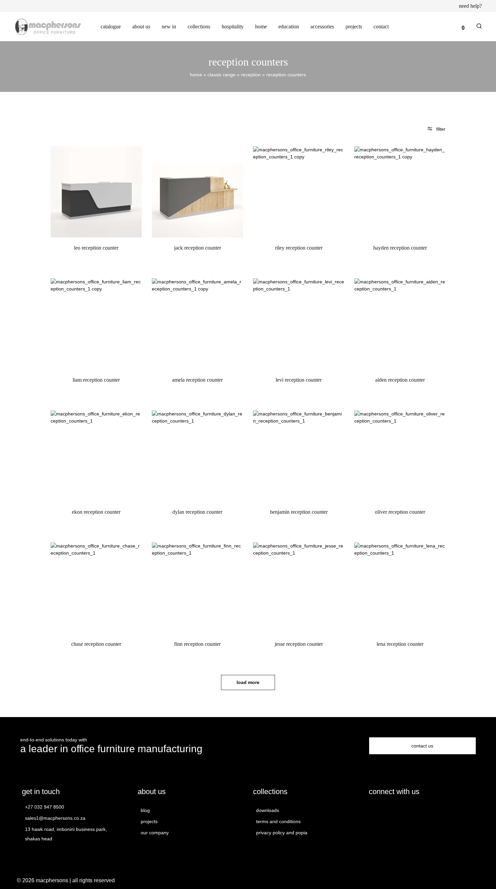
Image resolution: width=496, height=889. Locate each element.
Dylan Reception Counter (197, 512)
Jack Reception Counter (197, 248)
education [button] (288, 26)
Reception (251, 74)
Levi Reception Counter (299, 380)
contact (381, 26)
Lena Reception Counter (400, 644)
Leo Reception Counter (96, 248)
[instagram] (385, 810)
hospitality (233, 26)
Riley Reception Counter (299, 248)
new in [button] (169, 26)
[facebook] (373, 810)
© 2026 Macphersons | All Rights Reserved (66, 880)
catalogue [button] (111, 26)
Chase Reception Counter (96, 644)
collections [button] (199, 26)
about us (141, 26)
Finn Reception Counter (197, 644)
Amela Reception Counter (197, 380)
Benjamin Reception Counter (299, 512)
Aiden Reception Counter (400, 380)
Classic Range (222, 74)
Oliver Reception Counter (400, 512)
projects (354, 26)
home (261, 26)
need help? (470, 6)
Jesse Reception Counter (299, 644)
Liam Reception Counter (96, 380)
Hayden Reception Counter (400, 248)
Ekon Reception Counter (96, 512)
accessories (322, 26)
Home (196, 74)
